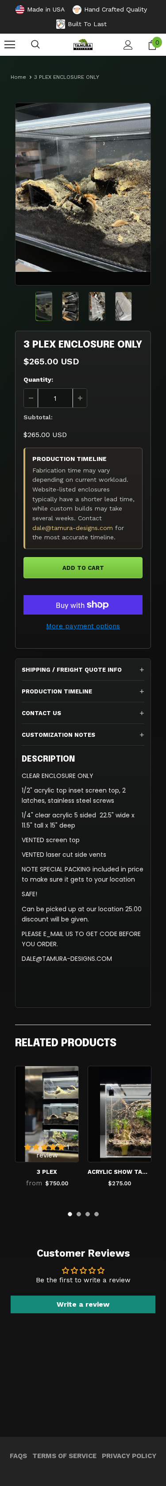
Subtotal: (38, 417)
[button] (45, 1147)
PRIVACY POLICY (129, 1456)
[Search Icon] (35, 44)
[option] (83, 187)
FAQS (18, 1456)
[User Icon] (128, 45)
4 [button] (96, 1214)
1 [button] (70, 1214)
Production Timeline (57, 691)
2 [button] (79, 1214)
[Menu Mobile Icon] (9, 44)
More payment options (83, 626)
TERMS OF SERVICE (64, 1456)
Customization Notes (58, 734)
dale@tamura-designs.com (72, 527)
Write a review (83, 1304)
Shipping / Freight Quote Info (72, 669)
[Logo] (83, 44)
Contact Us (41, 713)
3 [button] (87, 1214)
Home (18, 77)
